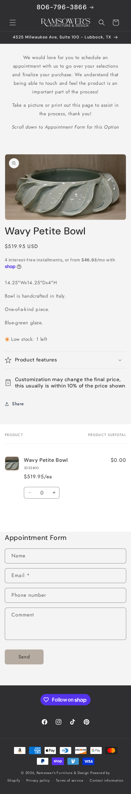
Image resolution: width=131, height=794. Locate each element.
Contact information (106, 780)
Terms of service (69, 780)
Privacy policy (38, 780)
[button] (13, 23)
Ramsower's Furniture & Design (63, 772)
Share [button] (18, 403)
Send (24, 656)
